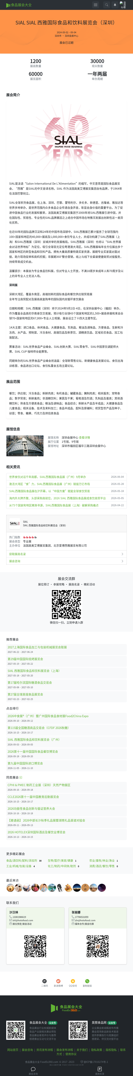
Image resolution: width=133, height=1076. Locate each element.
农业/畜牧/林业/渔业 (103, 860)
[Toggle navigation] (95, 4)
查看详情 (84, 437)
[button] (106, 4)
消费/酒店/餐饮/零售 (103, 866)
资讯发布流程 (44, 1050)
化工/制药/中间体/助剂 (63, 866)
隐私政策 (96, 1050)
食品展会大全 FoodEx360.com (41, 1062)
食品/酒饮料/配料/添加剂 (24, 860)
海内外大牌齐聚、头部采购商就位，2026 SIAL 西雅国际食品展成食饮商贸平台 (66, 498)
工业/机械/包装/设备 (20, 866)
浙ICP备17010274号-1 (96, 1062)
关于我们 (82, 1050)
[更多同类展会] (20, 777)
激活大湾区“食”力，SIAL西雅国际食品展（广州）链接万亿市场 (66, 484)
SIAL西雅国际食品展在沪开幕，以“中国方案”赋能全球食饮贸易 (66, 491)
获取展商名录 (17, 554)
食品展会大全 (21, 4)
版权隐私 (111, 1050)
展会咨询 (14, 561)
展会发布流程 (64, 1050)
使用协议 (71, 1054)
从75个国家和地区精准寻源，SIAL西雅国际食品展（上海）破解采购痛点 (66, 505)
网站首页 (12, 1050)
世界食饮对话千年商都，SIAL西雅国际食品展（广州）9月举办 (66, 477)
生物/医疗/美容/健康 (62, 860)
